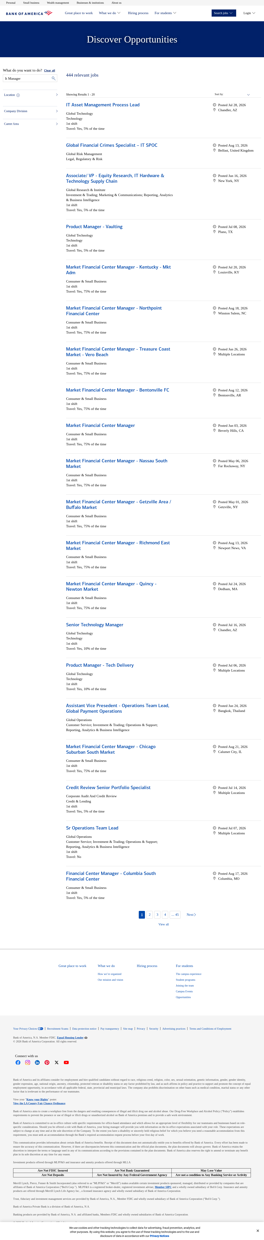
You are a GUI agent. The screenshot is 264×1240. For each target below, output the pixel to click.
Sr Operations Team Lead (92, 828)
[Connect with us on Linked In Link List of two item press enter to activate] (37, 1062)
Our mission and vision (110, 979)
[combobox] (237, 94)
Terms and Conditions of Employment (210, 1028)
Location (9, 94)
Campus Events (184, 991)
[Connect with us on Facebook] (18, 1062)
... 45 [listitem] (175, 915)
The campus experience (188, 974)
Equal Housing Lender (72, 1037)
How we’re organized (109, 974)
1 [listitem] (142, 915)
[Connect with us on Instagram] (27, 1062)
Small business (31, 2)
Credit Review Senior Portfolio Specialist (108, 788)
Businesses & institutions (90, 2)
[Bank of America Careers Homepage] (29, 14)
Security (153, 1028)
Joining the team (185, 985)
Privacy (141, 1028)
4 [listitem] (165, 915)
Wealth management (58, 2)
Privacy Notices (159, 1235)
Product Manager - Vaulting (94, 227)
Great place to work (79, 13)
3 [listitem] (157, 915)
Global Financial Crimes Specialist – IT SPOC (112, 145)
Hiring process (138, 13)
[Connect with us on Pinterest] (47, 1062)
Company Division (15, 111)
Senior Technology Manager (94, 625)
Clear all (49, 70)
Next (190, 915)
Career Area (11, 123)
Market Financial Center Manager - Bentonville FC (117, 390)
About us (116, 2)
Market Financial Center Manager (100, 425)
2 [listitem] (150, 915)
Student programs (185, 979)
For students (163, 13)
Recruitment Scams (57, 1028)
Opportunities (183, 997)
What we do (107, 13)
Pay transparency (109, 1028)
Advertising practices (173, 1028)
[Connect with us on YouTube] (66, 1062)
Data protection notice (84, 1028)
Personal (10, 2)
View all (163, 924)
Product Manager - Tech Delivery (100, 665)
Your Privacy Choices (25, 1029)
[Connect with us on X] (56, 1062)
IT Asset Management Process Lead (103, 105)
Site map (128, 1028)
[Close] (258, 1230)
